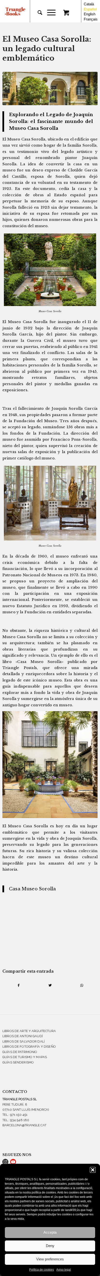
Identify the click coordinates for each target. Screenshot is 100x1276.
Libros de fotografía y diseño (29, 1046)
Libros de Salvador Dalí (23, 1041)
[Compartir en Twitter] (50, 985)
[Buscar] (37, 12)
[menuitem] (37, 12)
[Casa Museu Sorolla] (50, 88)
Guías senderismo (18, 1062)
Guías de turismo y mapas (24, 1057)
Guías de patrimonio (19, 1052)
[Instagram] (5, 1162)
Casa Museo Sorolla (32, 889)
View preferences (50, 1259)
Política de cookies (41, 1269)
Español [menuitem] (90, 9)
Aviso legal (63, 1269)
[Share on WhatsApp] (81, 985)
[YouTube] (13, 1162)
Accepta (50, 1232)
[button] (92, 1169)
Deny (50, 1246)
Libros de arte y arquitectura (29, 1031)
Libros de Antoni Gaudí (22, 1036)
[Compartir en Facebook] (18, 985)
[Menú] (49, 12)
